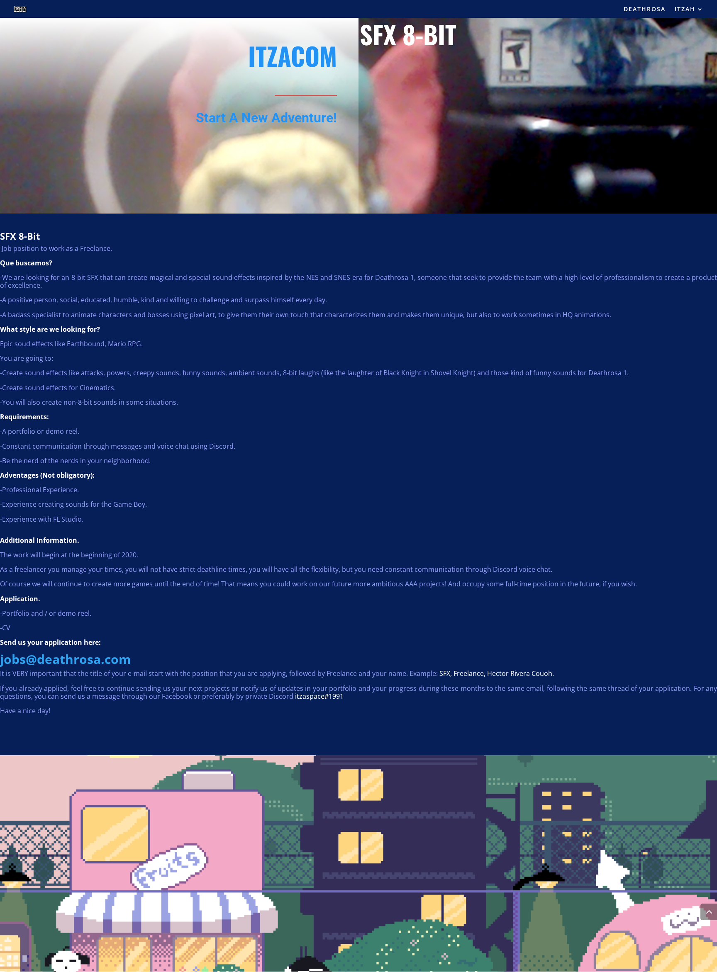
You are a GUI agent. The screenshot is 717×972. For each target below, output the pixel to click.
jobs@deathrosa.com (65, 659)
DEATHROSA (645, 9)
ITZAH (685, 9)
